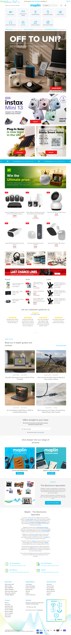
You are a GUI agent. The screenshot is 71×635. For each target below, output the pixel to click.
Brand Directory (29, 589)
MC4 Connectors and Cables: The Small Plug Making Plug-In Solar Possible (51, 411)
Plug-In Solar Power (35, 1)
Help (67, 1)
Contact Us (49, 593)
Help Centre (49, 584)
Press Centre (7, 604)
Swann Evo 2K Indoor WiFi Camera (56, 243)
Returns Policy (8, 615)
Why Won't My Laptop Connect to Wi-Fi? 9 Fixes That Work (19, 378)
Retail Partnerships (9, 606)
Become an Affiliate (9, 609)
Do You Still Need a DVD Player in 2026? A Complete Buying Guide (20, 411)
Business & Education (30, 587)
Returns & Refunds (51, 591)
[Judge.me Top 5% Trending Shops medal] (56, 615)
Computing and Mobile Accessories (37, 522)
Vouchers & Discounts (30, 594)
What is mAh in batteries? (10, 593)
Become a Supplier (9, 611)
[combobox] (50, 5)
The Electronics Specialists (53, 485)
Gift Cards (28, 591)
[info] (14, 204)
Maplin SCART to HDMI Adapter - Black (17, 292)
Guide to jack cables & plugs (11, 591)
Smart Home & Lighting (42, 527)
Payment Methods (50, 589)
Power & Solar (29, 519)
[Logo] (35, 5)
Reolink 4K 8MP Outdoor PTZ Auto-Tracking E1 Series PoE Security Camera (39, 300)
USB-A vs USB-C (8, 586)
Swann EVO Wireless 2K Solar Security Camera (14, 243)
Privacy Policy (41, 432)
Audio (46, 537)
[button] (34, 333)
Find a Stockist (29, 584)
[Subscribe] (48, 429)
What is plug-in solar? (9, 584)
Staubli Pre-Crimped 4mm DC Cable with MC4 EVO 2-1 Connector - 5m (60, 292)
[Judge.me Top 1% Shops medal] (59, 610)
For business (3, 1)
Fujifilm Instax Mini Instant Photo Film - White (17, 284)
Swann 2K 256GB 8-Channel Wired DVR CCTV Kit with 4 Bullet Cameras (14, 213)
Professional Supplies (30, 586)
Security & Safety (46, 530)
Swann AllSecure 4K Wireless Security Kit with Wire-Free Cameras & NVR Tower (35, 214)
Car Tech (34, 541)
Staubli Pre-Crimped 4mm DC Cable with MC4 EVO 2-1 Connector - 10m (60, 284)
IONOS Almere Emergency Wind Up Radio (18, 300)
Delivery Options (50, 587)
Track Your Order (50, 586)
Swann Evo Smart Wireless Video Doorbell (35, 243)
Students (28, 593)
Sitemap (48, 594)
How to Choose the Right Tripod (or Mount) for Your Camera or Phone (51, 378)
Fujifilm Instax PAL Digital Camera (38, 292)
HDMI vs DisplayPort (9, 589)
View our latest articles (61, 345)
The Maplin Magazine (9, 594)
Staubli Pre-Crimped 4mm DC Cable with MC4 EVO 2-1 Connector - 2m (60, 300)
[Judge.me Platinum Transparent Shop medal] (59, 605)
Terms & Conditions (9, 613)
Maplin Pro (32, 548)
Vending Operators (9, 608)
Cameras (35, 535)
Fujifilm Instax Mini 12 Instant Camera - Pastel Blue (38, 284)
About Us (7, 602)
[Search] (43, 5)
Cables (46, 542)
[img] (35, 313)
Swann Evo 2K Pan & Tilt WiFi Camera (56, 212)
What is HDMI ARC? (9, 587)
